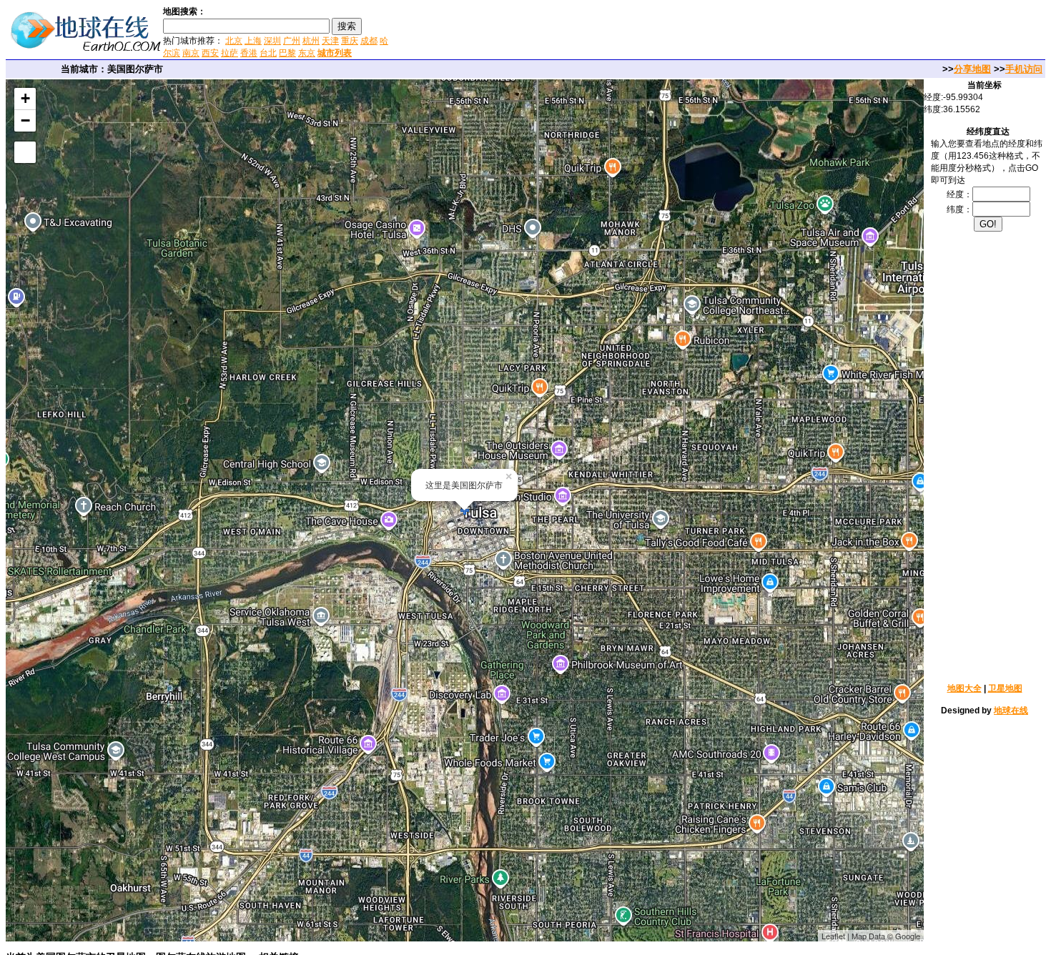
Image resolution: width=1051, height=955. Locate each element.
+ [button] (25, 98)
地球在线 (1011, 711)
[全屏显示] (25, 152)
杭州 (311, 41)
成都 (369, 41)
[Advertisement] (564, 31)
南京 (190, 53)
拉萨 (229, 53)
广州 (291, 41)
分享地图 (972, 69)
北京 (233, 41)
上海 (253, 41)
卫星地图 (1005, 688)
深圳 (272, 41)
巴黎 (287, 53)
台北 (268, 53)
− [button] (25, 120)
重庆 (349, 41)
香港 (248, 53)
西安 (210, 53)
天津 (330, 41)
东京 (306, 53)
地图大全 (964, 688)
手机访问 (1023, 69)
